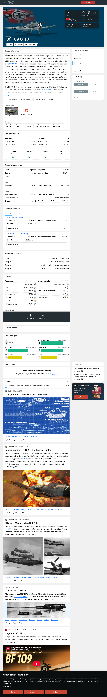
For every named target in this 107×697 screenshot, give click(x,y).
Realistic (81, 84)
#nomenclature (16, 436)
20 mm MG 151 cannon (14, 217)
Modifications (12, 328)
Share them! (54, 374)
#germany (34, 436)
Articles (50, 99)
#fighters (29, 509)
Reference (81, 91)
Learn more (7, 686)
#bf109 (36, 509)
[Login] (102, 3)
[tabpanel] (37, 232)
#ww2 (23, 509)
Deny (13, 692)
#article (7, 436)
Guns (7, 620)
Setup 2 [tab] (17, 214)
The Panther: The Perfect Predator (86, 369)
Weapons (14, 620)
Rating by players (26, 99)
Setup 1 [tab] (8, 214)
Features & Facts (40, 99)
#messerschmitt (39, 577)
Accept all (33, 692)
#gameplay (58, 509)
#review (50, 509)
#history (25, 436)
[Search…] (98, 3)
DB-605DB (33, 173)
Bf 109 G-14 (13, 64)
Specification (13, 99)
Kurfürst (61, 59)
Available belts (13, 228)
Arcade (95, 84)
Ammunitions (23, 620)
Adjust (56, 692)
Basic (95, 91)
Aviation (8, 509)
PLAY (88, 3)
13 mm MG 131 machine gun (19, 234)
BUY (81, 397)
